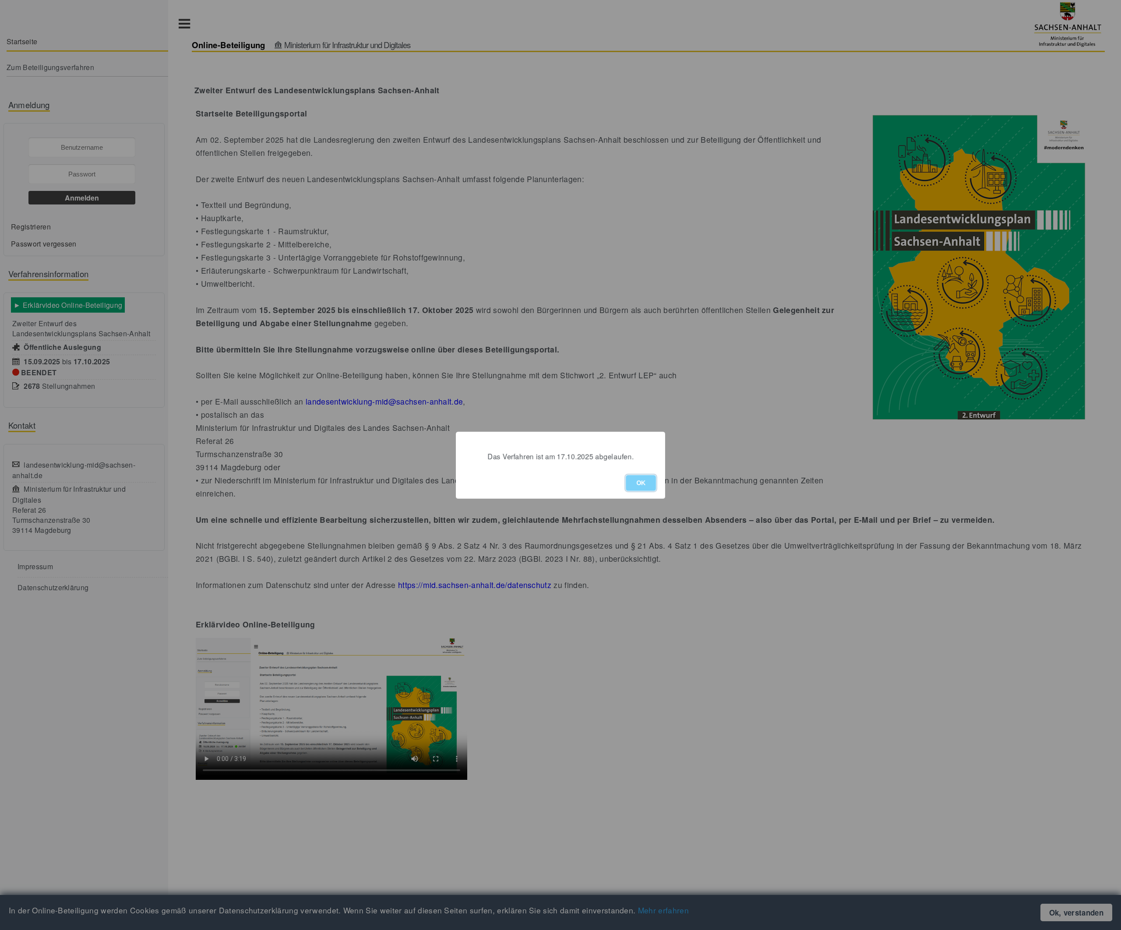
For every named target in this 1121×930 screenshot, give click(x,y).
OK (640, 482)
